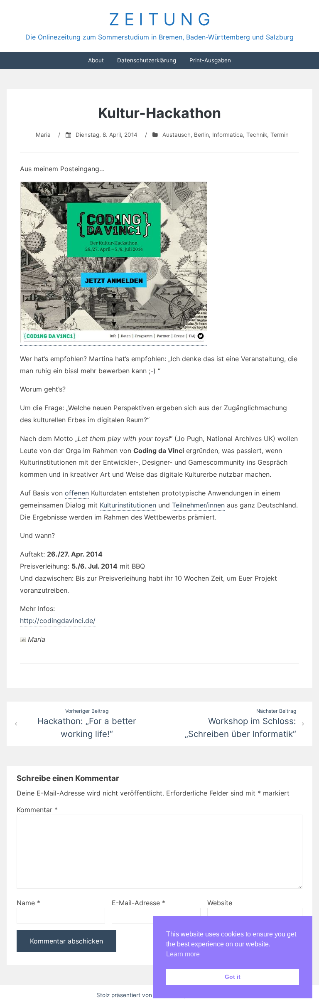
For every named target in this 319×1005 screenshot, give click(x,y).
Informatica (227, 134)
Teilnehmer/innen (198, 505)
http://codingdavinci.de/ (58, 620)
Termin (279, 134)
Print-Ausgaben (210, 60)
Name (28, 903)
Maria (43, 134)
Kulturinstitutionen (128, 505)
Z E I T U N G (159, 19)
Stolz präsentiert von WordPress (140, 995)
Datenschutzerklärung (146, 60)
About (96, 60)
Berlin (201, 134)
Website (219, 903)
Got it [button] (232, 976)
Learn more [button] (183, 954)
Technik (256, 134)
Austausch (176, 134)
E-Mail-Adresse (138, 903)
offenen (77, 493)
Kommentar (37, 809)
